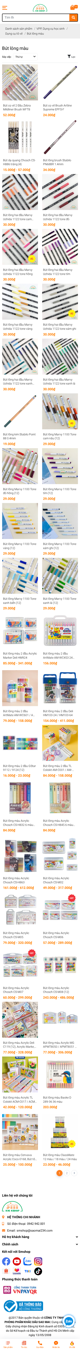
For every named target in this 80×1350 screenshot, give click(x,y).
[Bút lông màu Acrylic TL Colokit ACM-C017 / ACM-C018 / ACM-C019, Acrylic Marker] (20, 1075)
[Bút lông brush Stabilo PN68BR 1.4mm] (60, 137)
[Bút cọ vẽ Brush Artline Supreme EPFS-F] (60, 82)
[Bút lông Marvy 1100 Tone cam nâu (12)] (60, 411)
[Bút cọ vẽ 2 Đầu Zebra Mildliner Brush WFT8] (20, 82)
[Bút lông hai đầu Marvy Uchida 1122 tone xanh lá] (60, 357)
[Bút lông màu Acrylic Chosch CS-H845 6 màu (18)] (60, 798)
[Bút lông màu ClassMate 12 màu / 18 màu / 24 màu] (60, 1132)
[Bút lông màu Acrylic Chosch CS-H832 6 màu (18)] (20, 798)
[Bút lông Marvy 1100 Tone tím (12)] (60, 466)
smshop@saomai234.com (35, 1230)
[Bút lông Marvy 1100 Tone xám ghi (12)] (60, 521)
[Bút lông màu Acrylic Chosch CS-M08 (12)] (60, 965)
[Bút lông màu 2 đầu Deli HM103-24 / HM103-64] (60, 688)
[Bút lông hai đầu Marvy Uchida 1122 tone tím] (60, 247)
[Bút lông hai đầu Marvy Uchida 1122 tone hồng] (20, 247)
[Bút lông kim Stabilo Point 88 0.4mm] (20, 411)
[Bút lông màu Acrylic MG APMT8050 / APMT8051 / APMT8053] (60, 1020)
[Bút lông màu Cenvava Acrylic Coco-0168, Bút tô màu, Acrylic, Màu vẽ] (20, 1132)
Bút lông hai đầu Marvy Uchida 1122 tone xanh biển (17, 383)
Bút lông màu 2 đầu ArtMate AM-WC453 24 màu (58, 657)
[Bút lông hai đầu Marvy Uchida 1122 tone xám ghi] (60, 302)
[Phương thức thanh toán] (20, 1290)
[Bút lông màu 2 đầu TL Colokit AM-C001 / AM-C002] (60, 743)
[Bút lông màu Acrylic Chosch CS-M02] (60, 855)
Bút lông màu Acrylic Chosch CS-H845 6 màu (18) (58, 824)
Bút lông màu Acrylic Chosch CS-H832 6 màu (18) (18, 824)
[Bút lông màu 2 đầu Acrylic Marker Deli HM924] (20, 630)
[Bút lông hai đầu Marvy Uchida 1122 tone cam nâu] (20, 192)
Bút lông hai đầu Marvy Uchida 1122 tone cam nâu (17, 219)
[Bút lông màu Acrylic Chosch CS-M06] (60, 910)
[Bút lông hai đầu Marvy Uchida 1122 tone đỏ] (60, 192)
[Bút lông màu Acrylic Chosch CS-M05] (20, 910)
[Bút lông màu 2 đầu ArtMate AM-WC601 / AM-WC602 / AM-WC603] (20, 688)
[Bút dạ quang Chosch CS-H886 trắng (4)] (20, 137)
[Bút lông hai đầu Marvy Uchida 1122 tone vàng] (20, 302)
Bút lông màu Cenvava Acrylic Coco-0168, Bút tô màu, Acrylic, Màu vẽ (19, 1159)
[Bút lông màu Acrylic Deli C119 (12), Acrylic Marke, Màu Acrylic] (20, 1020)
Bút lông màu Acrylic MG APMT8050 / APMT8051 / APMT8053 (59, 1046)
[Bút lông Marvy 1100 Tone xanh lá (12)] (60, 576)
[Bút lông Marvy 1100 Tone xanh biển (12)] (20, 576)
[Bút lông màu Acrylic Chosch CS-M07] (20, 965)
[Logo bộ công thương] (22, 1306)
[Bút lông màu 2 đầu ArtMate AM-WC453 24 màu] (60, 630)
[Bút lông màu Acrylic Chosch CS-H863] (20, 855)
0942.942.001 (36, 1224)
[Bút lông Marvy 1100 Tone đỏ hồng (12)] (20, 466)
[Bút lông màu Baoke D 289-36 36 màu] (60, 1075)
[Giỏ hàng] (72, 8)
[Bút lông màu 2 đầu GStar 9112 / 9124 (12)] (20, 743)
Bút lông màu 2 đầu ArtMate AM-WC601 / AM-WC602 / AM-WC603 (19, 715)
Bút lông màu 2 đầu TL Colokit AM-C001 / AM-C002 (57, 770)
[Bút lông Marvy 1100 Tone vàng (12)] (20, 521)
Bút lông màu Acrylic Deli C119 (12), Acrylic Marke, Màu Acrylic (18, 1046)
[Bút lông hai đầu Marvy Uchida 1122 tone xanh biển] (20, 357)
